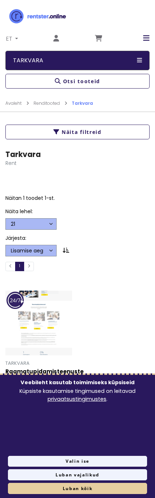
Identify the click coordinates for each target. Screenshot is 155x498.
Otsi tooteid (81, 81)
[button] (141, 38)
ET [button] (10, 39)
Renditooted (47, 103)
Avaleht (14, 103)
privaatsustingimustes (77, 399)
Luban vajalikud (77, 474)
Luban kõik (78, 488)
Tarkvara (82, 103)
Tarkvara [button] (28, 60)
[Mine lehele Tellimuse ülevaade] (98, 38)
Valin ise (77, 461)
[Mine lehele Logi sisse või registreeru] (56, 38)
